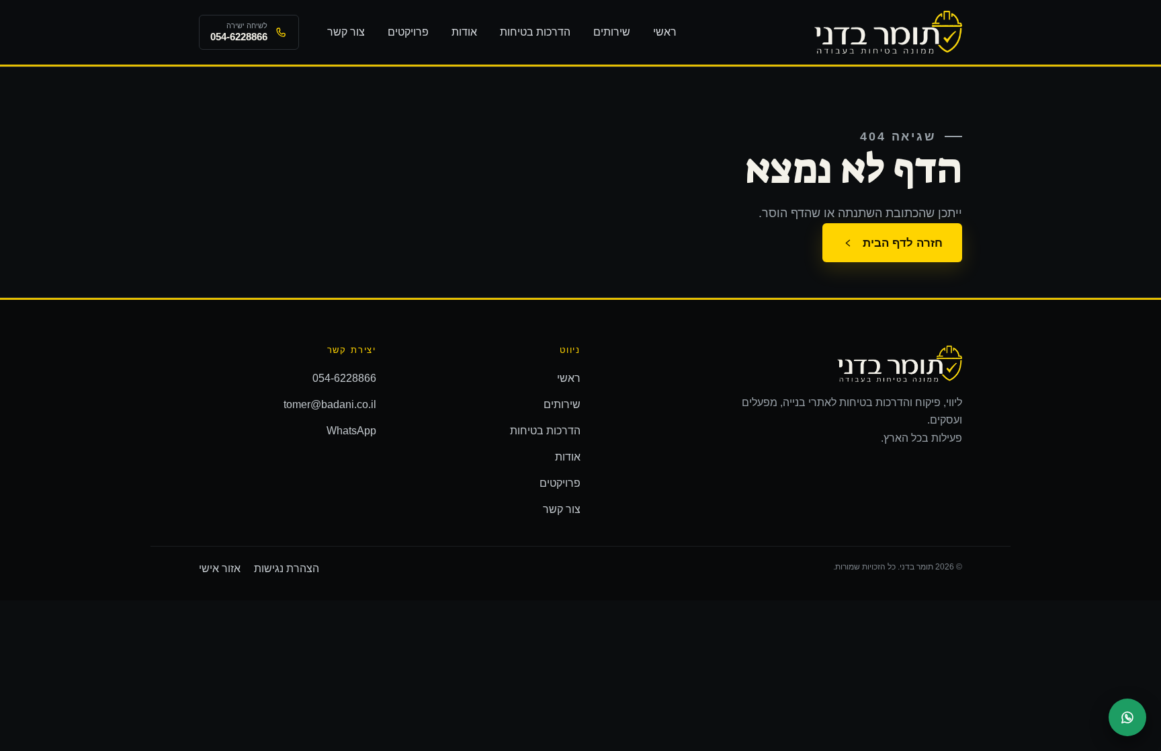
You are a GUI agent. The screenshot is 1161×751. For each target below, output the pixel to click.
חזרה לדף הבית (903, 243)
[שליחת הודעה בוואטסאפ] (1127, 717)
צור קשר (346, 32)
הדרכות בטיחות (535, 32)
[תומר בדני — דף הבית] (888, 32)
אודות (464, 32)
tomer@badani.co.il (330, 404)
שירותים (611, 32)
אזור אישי (220, 568)
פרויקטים (408, 32)
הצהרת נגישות (286, 568)
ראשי (665, 32)
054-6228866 (344, 378)
